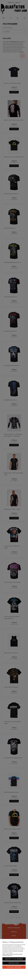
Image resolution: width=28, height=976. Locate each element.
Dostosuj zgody (14, 963)
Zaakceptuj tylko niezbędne (14, 959)
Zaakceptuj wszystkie (14, 967)
